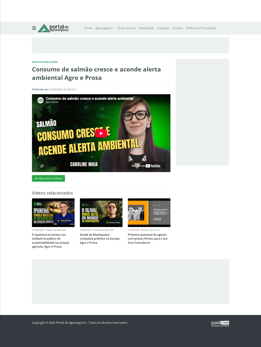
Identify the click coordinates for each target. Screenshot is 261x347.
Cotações (163, 28)
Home (88, 28)
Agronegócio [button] (103, 28)
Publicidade (146, 28)
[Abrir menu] (34, 28)
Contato (177, 28)
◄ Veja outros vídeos (48, 178)
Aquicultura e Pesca (45, 61)
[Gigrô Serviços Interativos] (220, 323)
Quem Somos (127, 28)
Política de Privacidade (201, 28)
